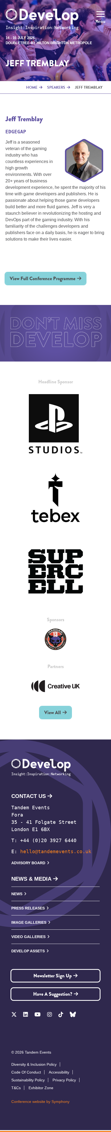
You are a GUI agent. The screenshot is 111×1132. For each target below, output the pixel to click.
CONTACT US (28, 796)
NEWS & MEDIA (31, 879)
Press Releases (28, 908)
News (16, 894)
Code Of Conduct (26, 1072)
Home (31, 87)
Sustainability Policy (28, 1080)
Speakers (56, 87)
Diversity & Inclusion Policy (34, 1064)
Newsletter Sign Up (52, 975)
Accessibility (59, 1072)
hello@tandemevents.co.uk (55, 851)
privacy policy (64, 1080)
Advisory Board (28, 863)
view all (52, 712)
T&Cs (16, 1088)
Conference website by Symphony (40, 1101)
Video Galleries (28, 937)
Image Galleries (28, 922)
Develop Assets (28, 951)
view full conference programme (42, 278)
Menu (100, 21)
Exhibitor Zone (41, 1088)
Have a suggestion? (52, 994)
